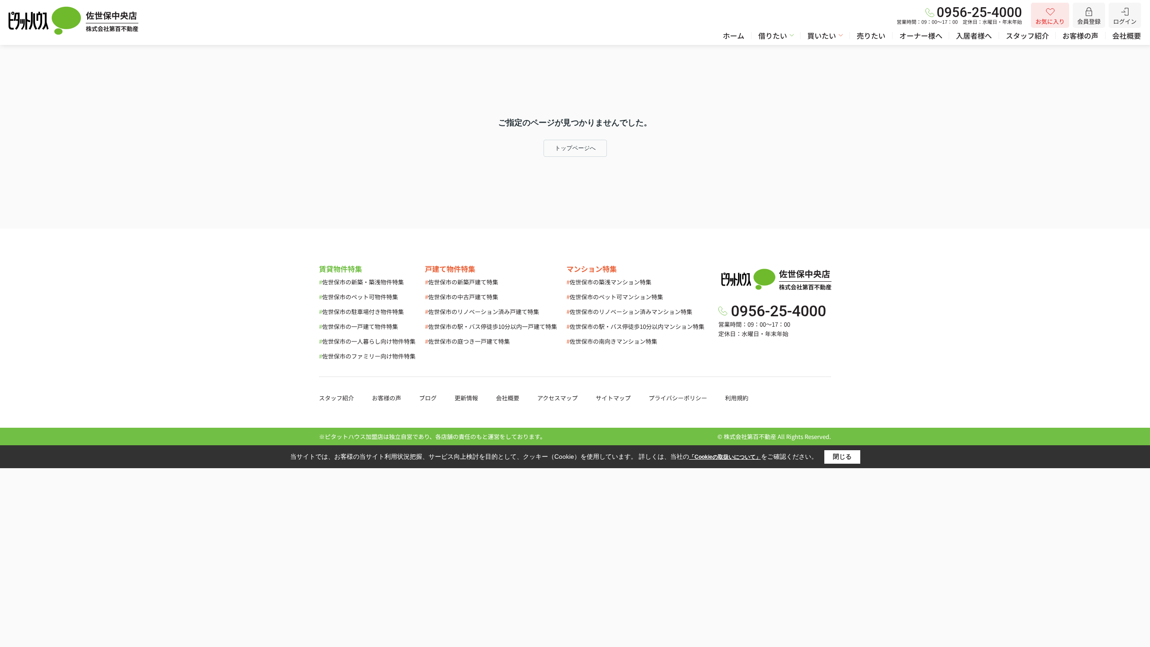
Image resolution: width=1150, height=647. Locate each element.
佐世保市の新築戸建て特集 (461, 282)
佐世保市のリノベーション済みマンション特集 (629, 312)
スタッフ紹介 (1027, 35)
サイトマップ (613, 398)
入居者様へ (974, 35)
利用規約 (736, 398)
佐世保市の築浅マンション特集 (608, 282)
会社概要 (1126, 35)
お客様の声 (1080, 35)
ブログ (428, 398)
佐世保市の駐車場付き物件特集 (361, 312)
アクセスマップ (557, 398)
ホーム (733, 35)
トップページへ (575, 148)
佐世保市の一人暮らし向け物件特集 (367, 341)
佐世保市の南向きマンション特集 (611, 341)
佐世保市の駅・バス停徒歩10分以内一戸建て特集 (491, 326)
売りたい (871, 35)
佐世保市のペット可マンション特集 (614, 297)
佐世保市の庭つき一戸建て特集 (467, 341)
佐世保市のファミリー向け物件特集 (367, 356)
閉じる (842, 456)
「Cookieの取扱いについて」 (725, 457)
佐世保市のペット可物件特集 (358, 297)
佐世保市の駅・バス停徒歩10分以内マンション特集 (635, 326)
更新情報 (466, 398)
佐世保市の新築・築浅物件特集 (361, 282)
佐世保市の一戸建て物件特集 (358, 326)
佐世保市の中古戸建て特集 (461, 297)
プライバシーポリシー (678, 398)
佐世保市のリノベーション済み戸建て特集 (482, 312)
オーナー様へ (920, 35)
